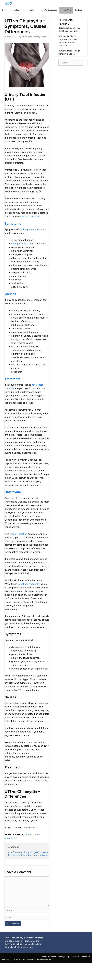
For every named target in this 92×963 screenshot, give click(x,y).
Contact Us (85, 957)
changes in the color (22, 243)
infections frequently (29, 584)
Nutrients (32, 10)
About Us (75, 957)
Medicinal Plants (17, 10)
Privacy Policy (63, 957)
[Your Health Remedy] (8, 3)
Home (4, 10)
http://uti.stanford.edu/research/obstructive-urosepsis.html (38, 855)
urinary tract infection (32, 229)
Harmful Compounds (49, 10)
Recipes (78, 10)
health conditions (31, 216)
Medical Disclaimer (48, 957)
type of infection (18, 534)
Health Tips (66, 10)
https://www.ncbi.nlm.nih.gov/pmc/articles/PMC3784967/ (37, 852)
